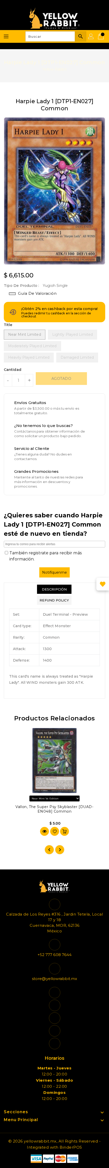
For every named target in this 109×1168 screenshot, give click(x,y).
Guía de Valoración (37, 293)
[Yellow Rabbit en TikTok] (54, 1043)
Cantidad (12, 369)
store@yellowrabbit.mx (54, 978)
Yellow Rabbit (54, 69)
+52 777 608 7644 (55, 954)
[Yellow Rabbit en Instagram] (54, 1018)
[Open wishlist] (102, 584)
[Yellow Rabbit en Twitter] (54, 1005)
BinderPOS (71, 1147)
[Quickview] (44, 831)
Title (8, 325)
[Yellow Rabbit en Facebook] (54, 992)
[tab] (54, 589)
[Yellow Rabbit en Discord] (54, 1031)
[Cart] (101, 36)
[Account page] (91, 36)
